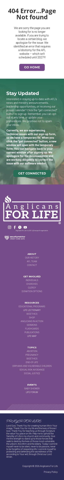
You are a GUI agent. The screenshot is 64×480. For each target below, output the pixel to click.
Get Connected (32, 173)
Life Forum (32, 392)
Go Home (32, 67)
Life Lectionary (32, 310)
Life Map (32, 336)
